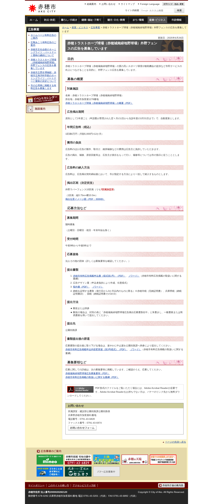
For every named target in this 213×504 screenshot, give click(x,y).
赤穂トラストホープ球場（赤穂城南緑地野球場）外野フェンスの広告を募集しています (43, 64)
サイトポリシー (36, 485)
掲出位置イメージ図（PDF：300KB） (85, 199)
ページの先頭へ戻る (175, 442)
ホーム (65, 27)
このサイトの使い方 (58, 485)
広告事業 (33, 29)
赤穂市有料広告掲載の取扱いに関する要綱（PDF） (92, 377)
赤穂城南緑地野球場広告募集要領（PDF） (87, 373)
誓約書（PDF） (81, 286)
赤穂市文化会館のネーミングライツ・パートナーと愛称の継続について (43, 52)
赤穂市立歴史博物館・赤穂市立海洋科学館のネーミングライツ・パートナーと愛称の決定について (43, 76)
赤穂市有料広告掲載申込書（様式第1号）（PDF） (99, 275)
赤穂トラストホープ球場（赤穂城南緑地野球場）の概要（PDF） (99, 103)
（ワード (132, 275)
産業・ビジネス (80, 27)
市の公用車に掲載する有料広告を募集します (43, 87)
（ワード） (97, 286)
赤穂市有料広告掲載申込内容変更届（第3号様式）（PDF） (96, 349)
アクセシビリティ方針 (84, 485)
